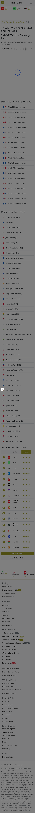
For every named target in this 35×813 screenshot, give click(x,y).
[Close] (2, 389)
